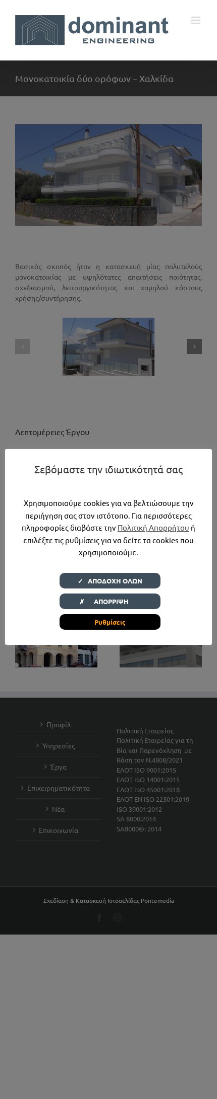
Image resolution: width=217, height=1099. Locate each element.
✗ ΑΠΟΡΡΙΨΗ (110, 601)
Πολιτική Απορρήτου (153, 527)
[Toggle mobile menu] (196, 20)
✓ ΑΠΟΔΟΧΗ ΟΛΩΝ (110, 580)
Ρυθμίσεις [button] (110, 622)
